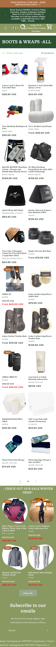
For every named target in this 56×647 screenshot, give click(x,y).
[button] (6, 28)
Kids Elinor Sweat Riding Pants (40, 574)
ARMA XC (6, 294)
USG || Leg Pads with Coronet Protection (38, 420)
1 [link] (20, 481)
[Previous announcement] (5, 15)
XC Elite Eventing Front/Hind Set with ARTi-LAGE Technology (40, 169)
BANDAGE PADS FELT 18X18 (12, 420)
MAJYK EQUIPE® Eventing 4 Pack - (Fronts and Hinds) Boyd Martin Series (14, 169)
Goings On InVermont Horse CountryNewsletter (36, 28)
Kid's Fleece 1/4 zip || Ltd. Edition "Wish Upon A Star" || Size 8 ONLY (15, 528)
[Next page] (36, 481)
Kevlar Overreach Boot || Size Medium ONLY (39, 211)
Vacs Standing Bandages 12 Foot (14, 127)
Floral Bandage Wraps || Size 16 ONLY (39, 461)
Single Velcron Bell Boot (39, 251)
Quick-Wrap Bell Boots (12, 210)
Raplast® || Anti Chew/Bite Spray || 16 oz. (40, 87)
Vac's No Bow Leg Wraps (40, 126)
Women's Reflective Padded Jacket (11, 574)
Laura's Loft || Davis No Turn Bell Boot (13, 87)
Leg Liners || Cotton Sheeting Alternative (38, 378)
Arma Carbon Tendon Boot (14, 336)
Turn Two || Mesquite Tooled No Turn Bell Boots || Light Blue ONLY (14, 253)
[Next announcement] (51, 15)
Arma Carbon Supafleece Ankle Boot (40, 295)
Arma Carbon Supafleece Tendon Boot (40, 337)
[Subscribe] (47, 630)
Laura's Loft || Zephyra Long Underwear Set (39, 527)
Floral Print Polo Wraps (13, 460)
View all (28, 593)
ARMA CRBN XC (9, 377)
